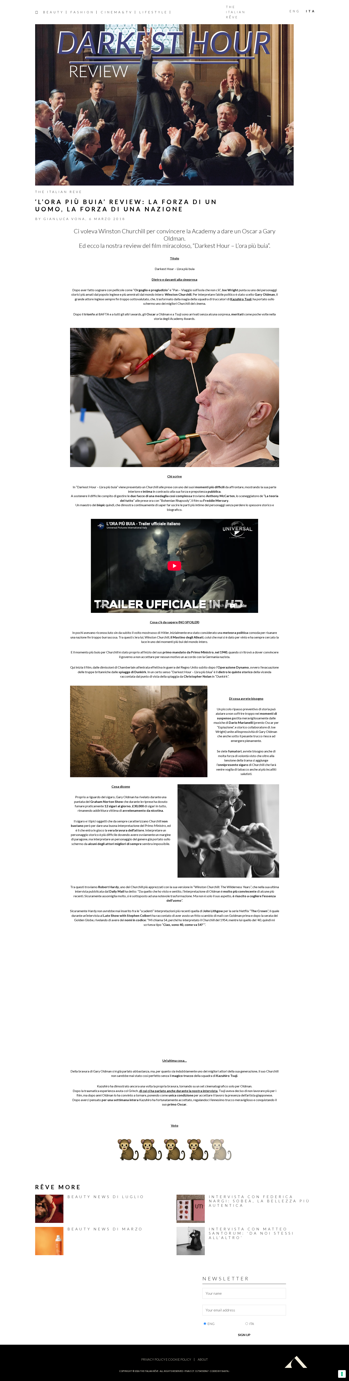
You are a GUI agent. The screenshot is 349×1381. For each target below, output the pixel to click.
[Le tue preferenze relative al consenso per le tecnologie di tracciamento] (342, 1374)
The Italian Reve (58, 192)
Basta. (225, 1371)
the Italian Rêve (149, 1371)
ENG (210, 1324)
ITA (251, 1324)
